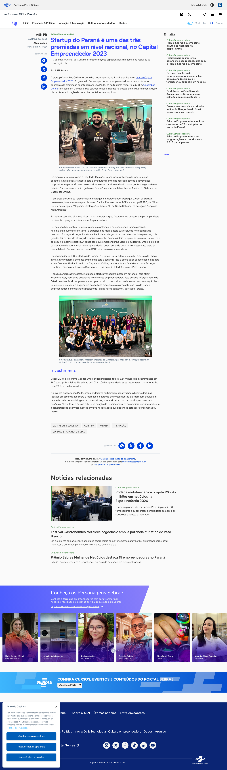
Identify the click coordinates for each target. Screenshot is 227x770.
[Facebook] (197, 14)
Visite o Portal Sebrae (59, 745)
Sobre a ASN (81, 713)
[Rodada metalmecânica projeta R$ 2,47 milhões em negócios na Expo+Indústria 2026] (81, 503)
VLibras (219, 5)
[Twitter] (189, 14)
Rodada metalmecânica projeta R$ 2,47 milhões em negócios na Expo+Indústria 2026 (146, 496)
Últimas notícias (105, 713)
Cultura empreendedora (124, 731)
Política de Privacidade (18, 728)
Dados (148, 731)
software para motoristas (69, 432)
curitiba (89, 425)
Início (26, 23)
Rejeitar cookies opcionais (31, 746)
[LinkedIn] (212, 14)
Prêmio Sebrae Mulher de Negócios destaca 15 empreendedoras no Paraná (108, 557)
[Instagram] (182, 14)
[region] (31, 735)
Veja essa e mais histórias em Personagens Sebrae (75, 606)
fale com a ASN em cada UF (107, 464)
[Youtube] (220, 14)
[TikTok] (205, 14)
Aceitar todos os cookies (31, 736)
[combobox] (32, 14)
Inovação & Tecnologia (90, 731)
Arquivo (160, 731)
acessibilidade (199, 5)
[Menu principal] (6, 23)
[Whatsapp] (44, 61)
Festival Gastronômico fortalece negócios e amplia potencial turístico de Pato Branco (111, 534)
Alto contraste (212, 5)
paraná (103, 425)
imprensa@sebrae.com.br (134, 461)
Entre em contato (132, 713)
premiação (120, 425)
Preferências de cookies (31, 757)
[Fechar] (56, 706)
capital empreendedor (66, 425)
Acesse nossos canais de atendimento (117, 458)
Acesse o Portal (68, 685)
